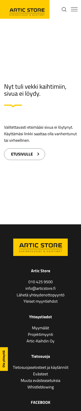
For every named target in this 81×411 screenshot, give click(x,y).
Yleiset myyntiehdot (40, 301)
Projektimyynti (40, 334)
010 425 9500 (40, 282)
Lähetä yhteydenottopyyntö (41, 295)
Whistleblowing (40, 387)
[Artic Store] (25, 9)
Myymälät (40, 328)
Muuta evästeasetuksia (40, 380)
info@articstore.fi (40, 288)
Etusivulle (22, 154)
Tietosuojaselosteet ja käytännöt (40, 367)
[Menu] (74, 9)
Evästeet (40, 374)
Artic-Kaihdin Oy (40, 341)
